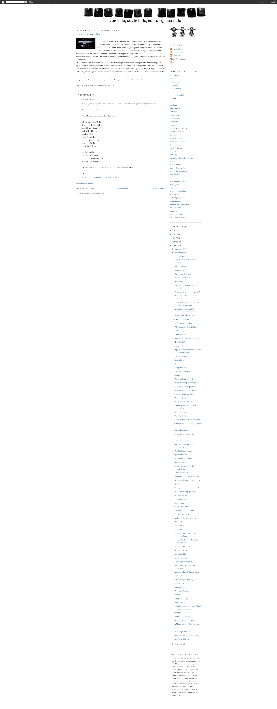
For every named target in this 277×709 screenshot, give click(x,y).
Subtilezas (178, 529)
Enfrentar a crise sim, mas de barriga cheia (185, 534)
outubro (178, 256)
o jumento (174, 187)
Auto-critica (179, 270)
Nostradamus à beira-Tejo (184, 315)
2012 (175, 230)
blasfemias (174, 105)
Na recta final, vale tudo (183, 458)
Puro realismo (179, 627)
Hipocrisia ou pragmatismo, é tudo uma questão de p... (187, 351)
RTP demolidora (180, 554)
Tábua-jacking (180, 334)
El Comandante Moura (183, 323)
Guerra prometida (181, 462)
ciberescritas (174, 121)
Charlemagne (175, 118)
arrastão (173, 98)
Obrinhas (177, 612)
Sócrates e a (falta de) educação (186, 476)
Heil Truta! (178, 281)
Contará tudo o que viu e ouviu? (187, 291)
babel (172, 101)
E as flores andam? (181, 440)
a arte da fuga (175, 81)
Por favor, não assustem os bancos (187, 419)
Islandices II (179, 583)
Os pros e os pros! (181, 550)
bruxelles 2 (174, 111)
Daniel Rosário (176, 49)
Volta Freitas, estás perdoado (185, 386)
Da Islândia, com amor (183, 451)
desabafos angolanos (178, 141)
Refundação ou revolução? (184, 394)
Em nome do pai (180, 503)
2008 (175, 245)
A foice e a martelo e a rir (184, 371)
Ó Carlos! (178, 521)
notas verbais (175, 174)
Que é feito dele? (181, 454)
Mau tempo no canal (182, 631)
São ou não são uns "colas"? (185, 510)
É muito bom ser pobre (88, 34)
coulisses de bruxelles (178, 128)
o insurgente (174, 184)
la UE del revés (175, 164)
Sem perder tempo (181, 598)
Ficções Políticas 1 (181, 514)
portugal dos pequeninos (179, 204)
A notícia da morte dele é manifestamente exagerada (185, 310)
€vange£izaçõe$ (180, 367)
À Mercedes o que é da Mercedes (187, 624)
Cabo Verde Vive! (181, 415)
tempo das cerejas (176, 214)
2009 (175, 241)
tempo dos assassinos (178, 217)
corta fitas (173, 125)
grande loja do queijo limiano (181, 158)
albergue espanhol (177, 95)
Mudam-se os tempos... (183, 277)
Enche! (177, 484)
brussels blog (175, 108)
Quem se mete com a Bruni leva (186, 635)
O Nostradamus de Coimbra (185, 327)
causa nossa (174, 115)
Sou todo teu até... (181, 495)
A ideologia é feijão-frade (184, 561)
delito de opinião (176, 138)
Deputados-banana (181, 590)
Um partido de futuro (182, 274)
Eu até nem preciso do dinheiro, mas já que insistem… (186, 303)
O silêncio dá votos (181, 639)
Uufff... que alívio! (181, 602)
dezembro (179, 249)
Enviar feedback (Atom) (94, 193)
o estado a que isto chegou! (185, 579)
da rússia (173, 134)
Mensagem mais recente (85, 188)
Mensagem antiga (158, 188)
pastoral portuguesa (177, 197)
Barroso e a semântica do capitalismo (184, 467)
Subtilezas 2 (179, 525)
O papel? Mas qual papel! (184, 620)
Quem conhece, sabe (182, 397)
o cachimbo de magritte (179, 181)
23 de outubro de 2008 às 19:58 (99, 177)
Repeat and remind (181, 499)
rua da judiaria (175, 207)
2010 (175, 238)
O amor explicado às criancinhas (187, 480)
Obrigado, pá (179, 360)
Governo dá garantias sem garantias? (184, 445)
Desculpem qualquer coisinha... (186, 390)
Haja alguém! (179, 342)
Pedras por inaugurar (182, 616)
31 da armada (175, 75)
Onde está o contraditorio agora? (187, 338)
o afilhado (173, 177)
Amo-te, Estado (180, 575)
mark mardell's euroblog (179, 171)
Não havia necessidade (183, 363)
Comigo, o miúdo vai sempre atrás (187, 487)
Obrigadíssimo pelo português (186, 382)
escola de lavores (176, 148)
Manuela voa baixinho (183, 546)
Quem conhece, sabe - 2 (183, 379)
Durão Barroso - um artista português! (184, 566)
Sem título (178, 587)
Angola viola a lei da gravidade (186, 572)
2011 (175, 234)
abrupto (173, 91)
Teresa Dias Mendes (178, 59)
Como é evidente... (181, 506)
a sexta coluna (175, 88)
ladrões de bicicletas (178, 168)
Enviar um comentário (84, 183)
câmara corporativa (177, 131)
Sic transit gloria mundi (183, 330)
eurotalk (173, 151)
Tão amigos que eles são (183, 356)
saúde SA (173, 211)
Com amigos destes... (182, 319)
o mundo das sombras (178, 191)
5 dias (172, 78)
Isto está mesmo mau (182, 430)
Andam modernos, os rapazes (185, 518)
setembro (179, 644)
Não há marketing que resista (185, 491)
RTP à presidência (181, 557)
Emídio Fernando (177, 52)
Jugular (172, 161)
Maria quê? (178, 346)
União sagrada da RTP (183, 401)
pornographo (175, 201)
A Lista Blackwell (181, 472)
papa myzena (175, 194)
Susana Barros (175, 55)
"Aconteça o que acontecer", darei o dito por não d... (187, 607)
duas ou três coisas (177, 144)
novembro (179, 252)
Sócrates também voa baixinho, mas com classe (186, 541)
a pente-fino (174, 85)
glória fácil (174, 154)
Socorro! (177, 375)
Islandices (178, 594)
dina (172, 62)
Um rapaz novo (180, 266)
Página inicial (122, 188)
